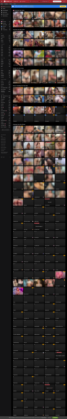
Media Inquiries (3, 142)
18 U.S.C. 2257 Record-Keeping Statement (4, 152)
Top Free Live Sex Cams (19, 29)
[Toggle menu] (1, 1)
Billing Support (3, 139)
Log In (64, 1)
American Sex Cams (19, 10)
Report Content (3, 141)
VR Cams (15, 105)
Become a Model (3, 147)
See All (64, 10)
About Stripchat (3, 134)
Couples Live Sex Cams (18, 49)
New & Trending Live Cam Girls (20, 85)
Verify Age (63, 6)
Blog (1, 136)
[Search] (41, 1)
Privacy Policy (3, 144)
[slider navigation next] (64, 19)
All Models (2, 150)
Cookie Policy (43, 417)
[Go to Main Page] (8, 1)
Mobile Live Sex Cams (18, 68)
